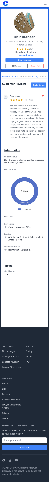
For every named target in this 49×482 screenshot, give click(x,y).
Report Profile (36, 66)
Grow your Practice (11, 356)
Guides (29, 356)
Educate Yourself (10, 361)
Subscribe (24, 447)
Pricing (29, 351)
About (5, 383)
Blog (4, 388)
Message (17, 66)
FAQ (28, 361)
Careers (6, 394)
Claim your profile (24, 60)
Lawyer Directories (11, 367)
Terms (5, 418)
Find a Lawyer (9, 351)
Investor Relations (11, 399)
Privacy (5, 413)
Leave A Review (26, 55)
